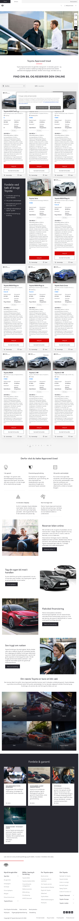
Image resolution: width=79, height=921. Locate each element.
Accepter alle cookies (55, 107)
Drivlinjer (6, 886)
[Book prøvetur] (75, 19)
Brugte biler (7, 880)
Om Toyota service (46, 884)
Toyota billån (26, 878)
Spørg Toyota (63, 888)
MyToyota (44, 902)
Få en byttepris (8, 890)
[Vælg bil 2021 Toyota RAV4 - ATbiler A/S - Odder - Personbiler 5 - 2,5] (13, 362)
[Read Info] (11, 133)
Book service (44, 876)
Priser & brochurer (9, 897)
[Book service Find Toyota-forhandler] (75, 28)
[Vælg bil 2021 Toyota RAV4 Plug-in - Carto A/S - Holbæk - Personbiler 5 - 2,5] (64, 187)
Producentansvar (70, 917)
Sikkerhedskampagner (47, 899)
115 (47, 445)
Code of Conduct (65, 891)
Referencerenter (27, 889)
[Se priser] (75, 15)
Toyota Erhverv (8, 901)
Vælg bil (13, 166)
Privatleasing (26, 895)
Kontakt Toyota (63, 885)
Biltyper (6, 893)
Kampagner (7, 883)
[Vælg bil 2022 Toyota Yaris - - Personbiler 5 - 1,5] (39, 187)
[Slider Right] (75, 100)
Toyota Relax (44, 896)
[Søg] (61, 5)
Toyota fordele (63, 879)
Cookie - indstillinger (25, 107)
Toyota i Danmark (65, 895)
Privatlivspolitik (60, 917)
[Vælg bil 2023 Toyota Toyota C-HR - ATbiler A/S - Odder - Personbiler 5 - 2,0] (39, 362)
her (26, 857)
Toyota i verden (64, 903)
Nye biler (6, 876)
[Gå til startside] (2, 5)
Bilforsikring (25, 892)
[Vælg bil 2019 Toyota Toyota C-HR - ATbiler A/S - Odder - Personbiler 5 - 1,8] (64, 362)
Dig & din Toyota (45, 890)
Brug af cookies (50, 917)
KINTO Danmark (27, 898)
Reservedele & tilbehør (47, 887)
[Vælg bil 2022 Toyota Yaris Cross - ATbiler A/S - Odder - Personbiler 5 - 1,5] (64, 274)
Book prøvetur (73, 1)
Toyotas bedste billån (28, 881)
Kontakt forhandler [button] (13, 170)
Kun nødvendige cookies (42, 107)
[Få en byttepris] (75, 24)
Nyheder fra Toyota (64, 876)
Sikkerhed (44, 893)
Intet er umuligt (64, 882)
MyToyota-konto (69, 5)
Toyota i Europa (64, 899)
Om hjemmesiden (40, 917)
